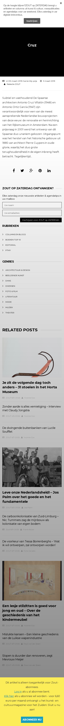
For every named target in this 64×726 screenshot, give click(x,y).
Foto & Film (11, 291)
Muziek (9, 307)
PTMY (8, 250)
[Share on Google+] (31, 170)
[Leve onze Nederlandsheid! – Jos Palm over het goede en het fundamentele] (32, 467)
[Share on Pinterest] (40, 170)
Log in (18, 691)
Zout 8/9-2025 (12, 529)
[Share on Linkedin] (49, 170)
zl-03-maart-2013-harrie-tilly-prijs (21, 81)
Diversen (10, 286)
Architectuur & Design (17, 270)
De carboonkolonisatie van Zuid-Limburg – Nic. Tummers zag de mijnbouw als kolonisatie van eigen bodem (30, 520)
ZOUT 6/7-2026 (13, 625)
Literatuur (11, 296)
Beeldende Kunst (14, 275)
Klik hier (9, 696)
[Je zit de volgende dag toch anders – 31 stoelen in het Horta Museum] (32, 357)
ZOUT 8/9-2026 (13, 398)
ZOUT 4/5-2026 (13, 416)
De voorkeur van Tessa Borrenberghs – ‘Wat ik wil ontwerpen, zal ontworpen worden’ (30, 543)
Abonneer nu (32, 719)
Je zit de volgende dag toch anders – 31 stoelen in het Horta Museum (29, 387)
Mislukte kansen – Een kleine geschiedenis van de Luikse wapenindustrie (30, 636)
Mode (8, 302)
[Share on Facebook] (13, 170)
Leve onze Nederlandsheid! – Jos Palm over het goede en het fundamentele (30, 497)
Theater (9, 312)
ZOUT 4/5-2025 (13, 665)
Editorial (10, 245)
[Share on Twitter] (22, 170)
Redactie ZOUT (13, 84)
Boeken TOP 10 (13, 240)
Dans (8, 281)
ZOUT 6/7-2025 (13, 437)
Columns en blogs (15, 234)
